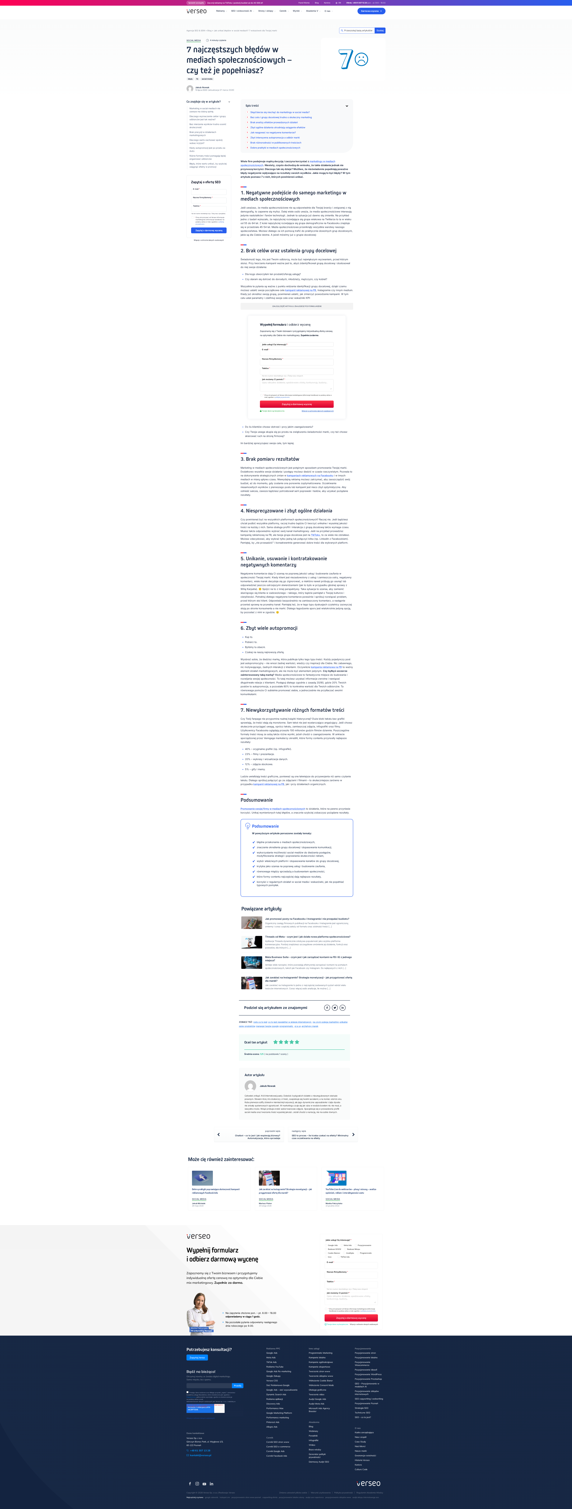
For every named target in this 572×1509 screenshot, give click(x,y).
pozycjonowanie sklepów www (338, 1497)
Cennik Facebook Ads (276, 1455)
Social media (193, 40)
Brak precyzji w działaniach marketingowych (202, 133)
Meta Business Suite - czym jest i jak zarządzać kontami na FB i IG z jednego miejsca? (308, 959)
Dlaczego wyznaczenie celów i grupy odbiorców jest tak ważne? (207, 118)
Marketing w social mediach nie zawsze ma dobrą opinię (204, 110)
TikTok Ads (271, 1362)
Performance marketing (277, 1417)
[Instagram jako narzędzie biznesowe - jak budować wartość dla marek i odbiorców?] (269, 1178)
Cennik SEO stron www (277, 1442)
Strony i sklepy (265, 11)
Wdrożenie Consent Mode (321, 1385)
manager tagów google (267, 1026)
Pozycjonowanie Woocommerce (362, 1363)
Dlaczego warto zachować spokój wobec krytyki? (205, 141)
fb (197, 79)
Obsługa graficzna (317, 1389)
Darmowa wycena (370, 11)
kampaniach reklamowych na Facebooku (310, 475)
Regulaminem (191, 1397)
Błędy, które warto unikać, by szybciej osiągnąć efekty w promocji (208, 165)
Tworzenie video (316, 1394)
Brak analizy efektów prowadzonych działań (274, 122)
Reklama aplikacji (274, 1399)
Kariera (327, 3)
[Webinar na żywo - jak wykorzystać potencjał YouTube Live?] (336, 1178)
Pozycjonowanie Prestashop (368, 1379)
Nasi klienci (360, 1446)
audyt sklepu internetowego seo (365, 1497)
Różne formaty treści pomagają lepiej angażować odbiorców (207, 157)
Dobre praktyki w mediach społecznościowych (275, 147)
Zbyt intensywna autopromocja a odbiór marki (275, 137)
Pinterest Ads (272, 1422)
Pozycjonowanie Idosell (366, 1369)
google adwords (211, 1497)
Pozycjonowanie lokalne (366, 1357)
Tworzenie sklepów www (321, 1376)
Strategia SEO (361, 1408)
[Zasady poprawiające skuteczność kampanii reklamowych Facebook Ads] (202, 1178)
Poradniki (313, 1435)
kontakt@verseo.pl (200, 1455)
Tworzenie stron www (319, 1371)
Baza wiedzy (315, 1449)
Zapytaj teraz (197, 1357)
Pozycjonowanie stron (365, 1353)
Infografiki (313, 1440)
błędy (190, 79)
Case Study (360, 1441)
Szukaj (380, 30)
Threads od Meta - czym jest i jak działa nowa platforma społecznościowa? (307, 936)
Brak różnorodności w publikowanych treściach (275, 142)
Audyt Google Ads (317, 1399)
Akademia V (312, 11)
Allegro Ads (271, 1426)
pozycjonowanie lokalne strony (291, 1497)
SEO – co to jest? (363, 1417)
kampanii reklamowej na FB (300, 290)
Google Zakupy (273, 1376)
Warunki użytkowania (321, 1492)
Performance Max (274, 1408)
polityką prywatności (282, 397)
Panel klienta (304, 3)
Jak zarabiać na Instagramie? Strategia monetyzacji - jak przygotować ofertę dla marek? (308, 979)
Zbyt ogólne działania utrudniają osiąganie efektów (277, 127)
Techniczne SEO (362, 1412)
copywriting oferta (269, 1497)
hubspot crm (225, 1497)
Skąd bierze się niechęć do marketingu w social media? (280, 112)
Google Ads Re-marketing (278, 1371)
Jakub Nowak (202, 87)
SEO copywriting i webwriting (369, 1398)
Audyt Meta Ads (316, 1403)
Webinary (313, 1431)
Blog (317, 3)
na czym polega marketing (326, 1022)
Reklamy (220, 11)
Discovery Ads (273, 1403)
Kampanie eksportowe (319, 1366)
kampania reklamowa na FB (326, 667)
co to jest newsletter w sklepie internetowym (290, 1022)
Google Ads (271, 1353)
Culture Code (361, 1469)
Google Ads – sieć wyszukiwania (281, 1389)
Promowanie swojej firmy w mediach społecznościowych (273, 808)
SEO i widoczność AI (241, 11)
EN (340, 3)
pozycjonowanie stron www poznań (246, 1497)
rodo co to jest (260, 1022)
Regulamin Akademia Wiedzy (369, 1492)
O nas (327, 11)
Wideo (312, 1445)
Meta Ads (271, 1357)
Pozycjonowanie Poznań (366, 1403)
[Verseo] (196, 11)
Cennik (283, 11)
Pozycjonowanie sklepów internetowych (367, 1392)
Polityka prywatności (343, 1492)
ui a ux (297, 1026)
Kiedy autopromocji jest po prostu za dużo (207, 149)
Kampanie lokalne (317, 1357)
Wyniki (296, 11)
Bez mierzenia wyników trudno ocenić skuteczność (207, 126)
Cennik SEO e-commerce (278, 1446)
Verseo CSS (272, 1380)
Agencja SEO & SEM (195, 30)
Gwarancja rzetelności (365, 1455)
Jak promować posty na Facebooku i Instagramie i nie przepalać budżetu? (307, 918)
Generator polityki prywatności (317, 1456)
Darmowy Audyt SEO (319, 1461)
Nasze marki (361, 1451)
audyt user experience (315, 1497)
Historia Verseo (362, 1460)
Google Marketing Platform (279, 1413)
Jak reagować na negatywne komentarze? (273, 132)
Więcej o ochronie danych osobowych (209, 240)
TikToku (315, 534)
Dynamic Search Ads (276, 1394)
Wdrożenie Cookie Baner (321, 1380)
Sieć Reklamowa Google (278, 1385)
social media (207, 79)
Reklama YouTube (274, 1366)
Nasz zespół (360, 1437)
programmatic (286, 1026)
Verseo (232, 1492)
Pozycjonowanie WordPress (368, 1374)
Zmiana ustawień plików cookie (293, 1492)
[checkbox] (352, 1251)
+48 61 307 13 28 (360, 3)
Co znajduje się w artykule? (203, 101)
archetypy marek (310, 1026)
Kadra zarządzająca (364, 1432)
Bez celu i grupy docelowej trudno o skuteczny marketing (281, 117)
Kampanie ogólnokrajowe (321, 1362)
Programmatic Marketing (320, 1353)
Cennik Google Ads (275, 1451)
